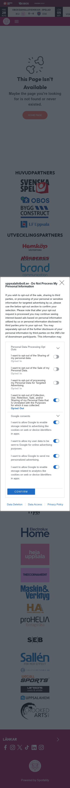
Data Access (35, 504)
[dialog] (35, 394)
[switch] (56, 357)
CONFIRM (21, 491)
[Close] (63, 283)
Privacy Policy (55, 504)
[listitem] (35, 348)
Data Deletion (14, 504)
